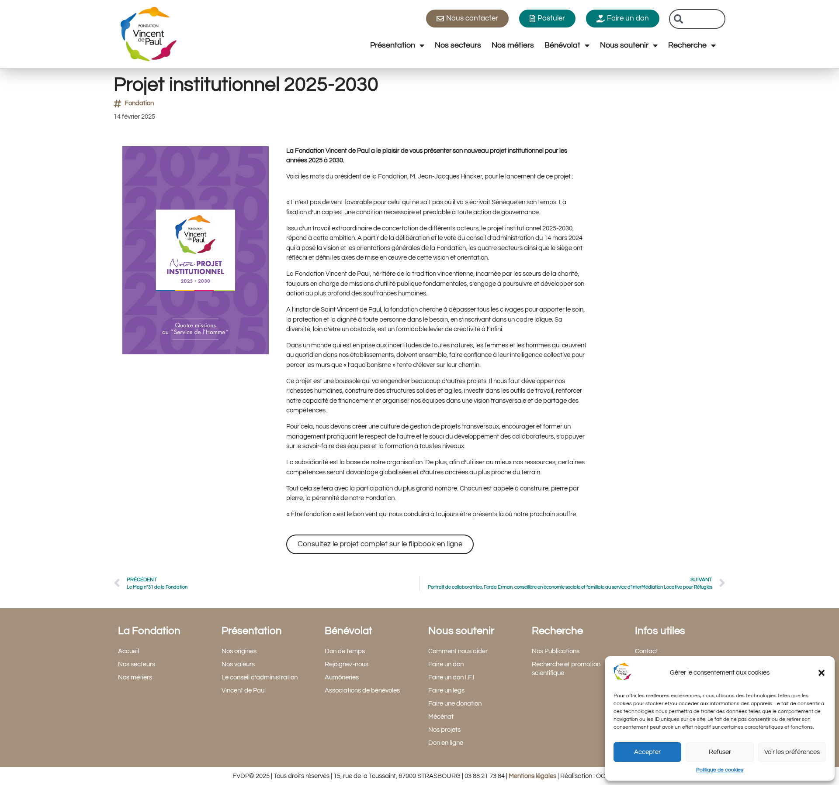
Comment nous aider (458, 651)
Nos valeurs (238, 664)
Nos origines (239, 651)
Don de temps (345, 651)
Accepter (647, 752)
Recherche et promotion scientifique (566, 668)
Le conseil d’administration (260, 677)
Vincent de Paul (244, 690)
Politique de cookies (719, 770)
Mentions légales (532, 776)
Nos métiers (513, 45)
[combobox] (697, 19)
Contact (646, 651)
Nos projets (444, 730)
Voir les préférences (792, 752)
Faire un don (446, 664)
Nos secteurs (458, 45)
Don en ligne (445, 743)
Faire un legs (446, 690)
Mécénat (441, 716)
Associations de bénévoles (362, 690)
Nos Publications (555, 651)
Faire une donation (455, 703)
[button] (821, 672)
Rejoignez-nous (346, 664)
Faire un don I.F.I (451, 677)
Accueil (128, 651)
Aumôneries (342, 677)
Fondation (139, 103)
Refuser (720, 752)
